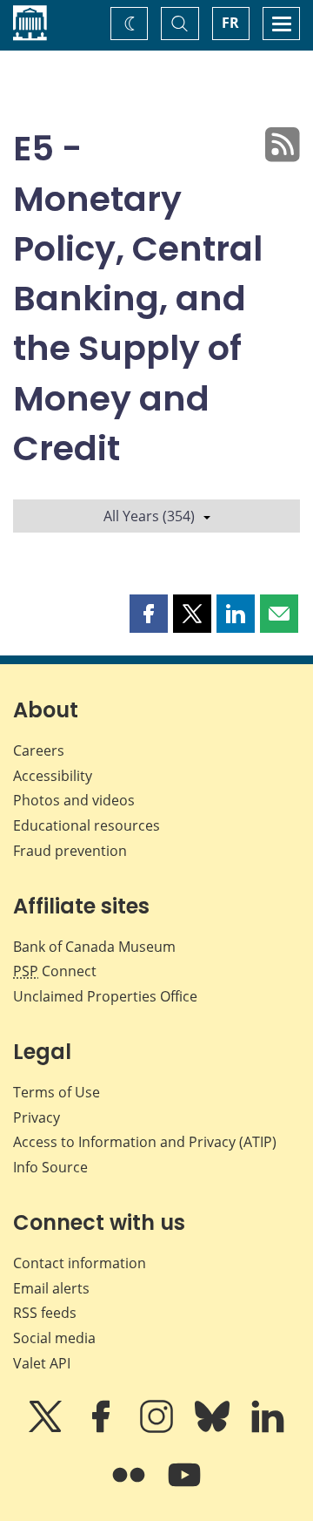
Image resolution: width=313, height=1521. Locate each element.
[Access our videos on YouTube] (184, 1487)
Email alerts (51, 1288)
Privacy (36, 1117)
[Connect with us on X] (47, 1428)
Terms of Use (56, 1092)
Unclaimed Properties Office (105, 996)
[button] (149, 613)
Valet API (41, 1363)
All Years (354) (149, 516)
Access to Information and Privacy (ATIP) (144, 1141)
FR (230, 22)
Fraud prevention (70, 850)
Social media (54, 1338)
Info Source (50, 1167)
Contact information (79, 1263)
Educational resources (86, 825)
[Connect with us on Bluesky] (214, 1428)
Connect (55, 971)
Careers (38, 750)
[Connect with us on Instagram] (158, 1428)
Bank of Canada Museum (94, 946)
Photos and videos (74, 800)
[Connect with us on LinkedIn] (268, 1428)
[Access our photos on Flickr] (130, 1487)
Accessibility (52, 775)
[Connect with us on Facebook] (102, 1428)
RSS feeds (45, 1312)
